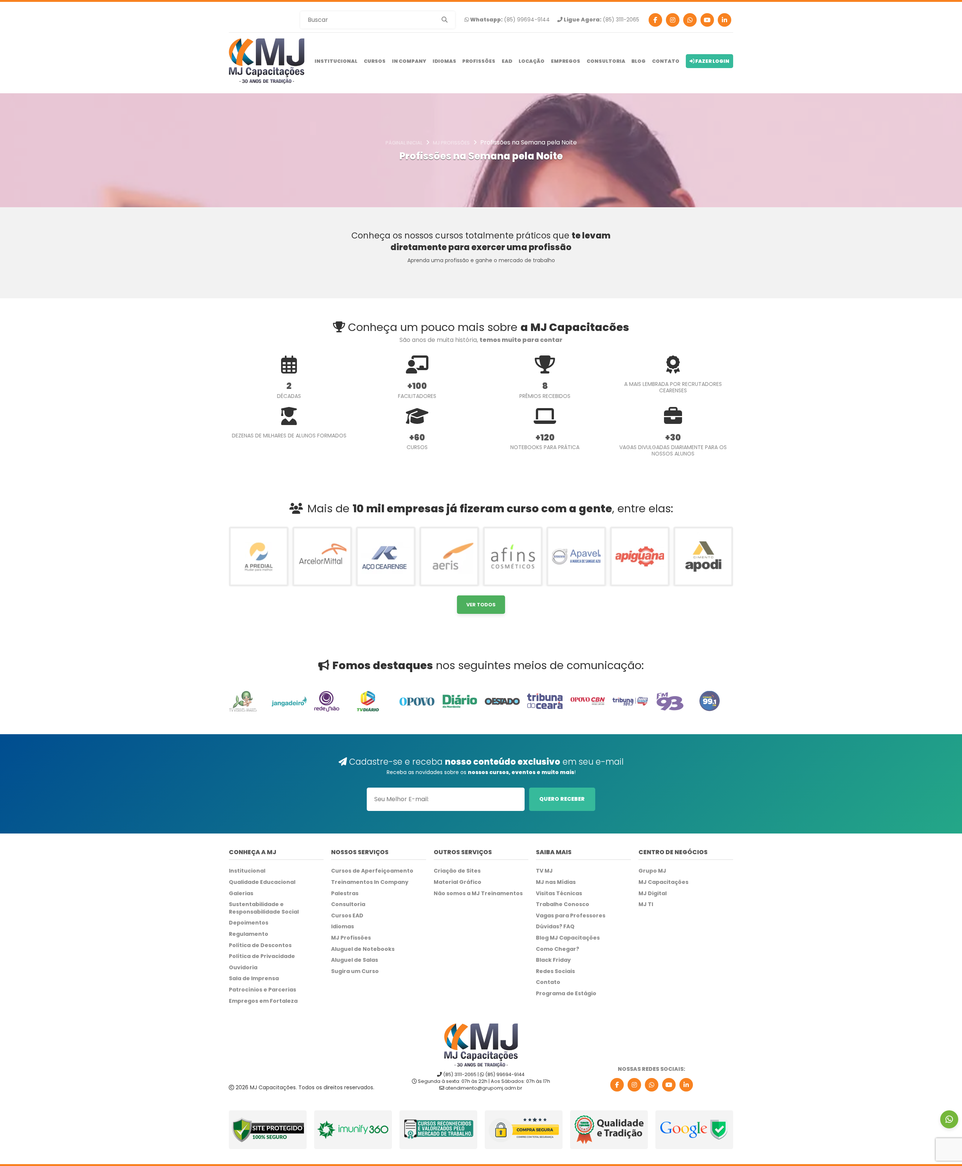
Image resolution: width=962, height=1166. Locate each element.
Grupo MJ (652, 870)
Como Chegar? (557, 949)
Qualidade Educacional (262, 882)
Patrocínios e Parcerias (262, 989)
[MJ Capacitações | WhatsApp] (651, 1085)
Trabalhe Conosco (562, 904)
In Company (409, 61)
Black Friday (553, 960)
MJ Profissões (351, 937)
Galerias (241, 893)
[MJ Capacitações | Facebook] (655, 20)
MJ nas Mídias (556, 882)
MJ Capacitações (663, 882)
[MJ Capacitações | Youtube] (707, 20)
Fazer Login (711, 61)
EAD (507, 61)
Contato (665, 61)
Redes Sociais (555, 971)
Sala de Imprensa (254, 978)
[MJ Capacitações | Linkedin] (724, 20)
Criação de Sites (457, 870)
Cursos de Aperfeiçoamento (372, 870)
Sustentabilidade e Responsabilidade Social (264, 908)
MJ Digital (652, 893)
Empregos (565, 61)
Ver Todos (481, 604)
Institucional (336, 61)
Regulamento (248, 934)
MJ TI (645, 904)
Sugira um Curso (355, 971)
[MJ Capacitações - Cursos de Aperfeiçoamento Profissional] (266, 61)
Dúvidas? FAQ (555, 926)
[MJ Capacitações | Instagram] (672, 20)
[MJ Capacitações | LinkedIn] (686, 1085)
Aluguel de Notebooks (363, 949)
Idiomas (444, 61)
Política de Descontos (260, 945)
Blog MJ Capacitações (568, 937)
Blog (638, 61)
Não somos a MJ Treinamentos (478, 893)
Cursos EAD (347, 915)
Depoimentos (248, 922)
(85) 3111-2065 (601, 19)
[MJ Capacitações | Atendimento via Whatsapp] (949, 1119)
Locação (532, 61)
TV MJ (544, 870)
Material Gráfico (457, 882)
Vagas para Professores (570, 915)
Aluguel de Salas (354, 960)
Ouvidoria (243, 967)
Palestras (344, 893)
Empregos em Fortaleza (263, 1001)
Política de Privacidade (262, 956)
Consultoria (606, 61)
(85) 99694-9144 (509, 19)
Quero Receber (562, 799)
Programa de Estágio (566, 993)
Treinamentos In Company (369, 882)
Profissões (478, 61)
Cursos (375, 61)
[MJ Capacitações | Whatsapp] (690, 20)
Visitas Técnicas (559, 893)
